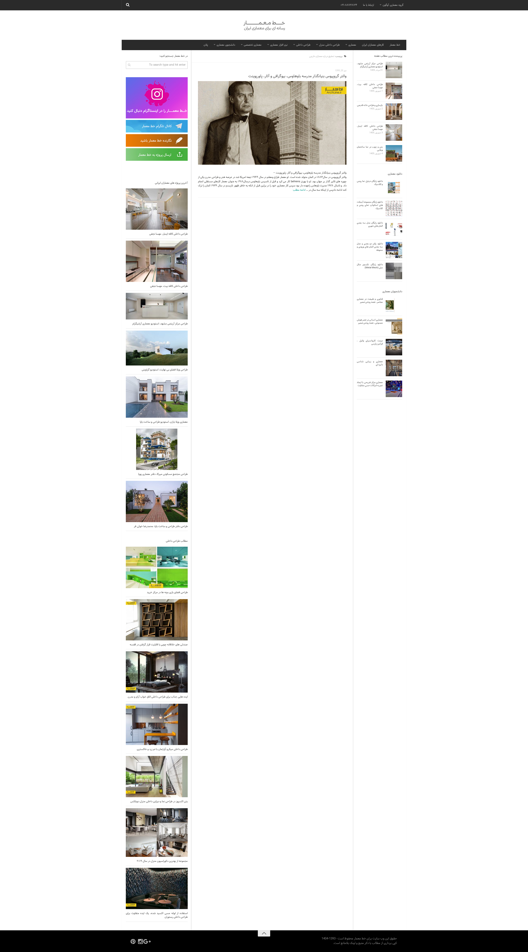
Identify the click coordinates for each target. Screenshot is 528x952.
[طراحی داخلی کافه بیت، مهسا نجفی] (157, 261)
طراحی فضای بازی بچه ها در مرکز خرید (167, 592)
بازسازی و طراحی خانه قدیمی (370, 105)
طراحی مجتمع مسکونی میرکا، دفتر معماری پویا (163, 474)
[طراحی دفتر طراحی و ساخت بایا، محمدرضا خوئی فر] (157, 501)
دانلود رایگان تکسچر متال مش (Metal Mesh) (370, 266)
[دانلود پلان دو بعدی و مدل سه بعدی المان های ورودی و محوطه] (394, 250)
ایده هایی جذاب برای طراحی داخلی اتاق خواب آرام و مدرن (158, 697)
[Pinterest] (133, 941)
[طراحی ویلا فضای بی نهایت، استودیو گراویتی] (157, 348)
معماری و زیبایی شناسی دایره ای (370, 363)
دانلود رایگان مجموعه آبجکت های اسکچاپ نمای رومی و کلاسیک (370, 205)
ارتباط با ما (368, 5)
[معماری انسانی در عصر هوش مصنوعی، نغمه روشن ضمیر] (394, 326)
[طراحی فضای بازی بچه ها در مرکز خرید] (157, 567)
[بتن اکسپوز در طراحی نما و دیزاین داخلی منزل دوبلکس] (157, 776)
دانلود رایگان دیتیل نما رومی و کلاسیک (370, 182)
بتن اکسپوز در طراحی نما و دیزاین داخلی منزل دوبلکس (159, 801)
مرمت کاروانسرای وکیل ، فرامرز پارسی (370, 342)
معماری (352, 45)
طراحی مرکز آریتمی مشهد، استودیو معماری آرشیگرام (160, 324)
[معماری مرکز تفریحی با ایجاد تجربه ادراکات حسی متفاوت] (394, 389)
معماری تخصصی (253, 45)
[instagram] (140, 941)
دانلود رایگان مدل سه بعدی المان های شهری (370, 224)
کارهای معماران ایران (373, 45)
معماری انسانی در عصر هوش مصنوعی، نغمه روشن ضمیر (370, 321)
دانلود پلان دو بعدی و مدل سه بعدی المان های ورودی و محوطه (370, 247)
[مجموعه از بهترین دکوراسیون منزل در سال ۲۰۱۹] (157, 832)
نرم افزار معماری (279, 45)
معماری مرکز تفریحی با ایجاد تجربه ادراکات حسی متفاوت (370, 384)
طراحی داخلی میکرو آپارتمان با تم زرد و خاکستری (162, 749)
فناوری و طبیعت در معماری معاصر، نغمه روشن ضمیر (370, 300)
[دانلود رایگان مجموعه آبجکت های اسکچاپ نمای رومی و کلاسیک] (394, 208)
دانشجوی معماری (226, 45)
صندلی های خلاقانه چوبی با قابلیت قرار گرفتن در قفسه (159, 644)
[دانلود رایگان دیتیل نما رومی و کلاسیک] (394, 187)
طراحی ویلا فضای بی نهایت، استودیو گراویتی (165, 370)
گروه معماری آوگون (393, 5)
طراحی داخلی (303, 45)
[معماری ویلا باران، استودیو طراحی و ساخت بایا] (157, 397)
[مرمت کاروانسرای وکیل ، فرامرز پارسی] (394, 347)
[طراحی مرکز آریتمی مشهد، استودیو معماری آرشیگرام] (157, 306)
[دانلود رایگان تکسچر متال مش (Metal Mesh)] (394, 271)
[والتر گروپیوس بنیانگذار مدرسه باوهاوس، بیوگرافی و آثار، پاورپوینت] (272, 123)
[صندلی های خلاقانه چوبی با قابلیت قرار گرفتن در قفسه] (157, 619)
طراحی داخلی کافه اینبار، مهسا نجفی (168, 234)
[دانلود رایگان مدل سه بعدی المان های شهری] (394, 229)
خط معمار (395, 45)
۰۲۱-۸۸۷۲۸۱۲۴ (349, 5)
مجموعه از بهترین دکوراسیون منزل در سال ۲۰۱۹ (162, 861)
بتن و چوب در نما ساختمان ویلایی (370, 148)
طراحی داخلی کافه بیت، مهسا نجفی (169, 286)
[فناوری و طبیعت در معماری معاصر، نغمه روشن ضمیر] (394, 305)
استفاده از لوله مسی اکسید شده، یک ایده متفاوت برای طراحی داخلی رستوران (157, 915)
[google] (148, 941)
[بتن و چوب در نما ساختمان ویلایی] (394, 153)
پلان (206, 45)
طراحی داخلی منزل (329, 45)
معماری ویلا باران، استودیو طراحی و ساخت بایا (164, 422)
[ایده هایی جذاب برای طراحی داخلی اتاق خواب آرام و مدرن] (157, 672)
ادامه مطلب (299, 190)
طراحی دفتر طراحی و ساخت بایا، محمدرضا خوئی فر (161, 526)
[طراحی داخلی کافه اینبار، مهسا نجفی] (157, 209)
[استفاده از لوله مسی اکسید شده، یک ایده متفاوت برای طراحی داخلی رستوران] (157, 888)
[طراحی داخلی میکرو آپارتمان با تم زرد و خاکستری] (157, 724)
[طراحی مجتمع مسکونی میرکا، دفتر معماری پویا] (157, 449)
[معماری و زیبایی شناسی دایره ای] (394, 368)
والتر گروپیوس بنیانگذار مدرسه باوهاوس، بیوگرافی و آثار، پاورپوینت (297, 76)
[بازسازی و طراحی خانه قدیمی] (394, 111)
